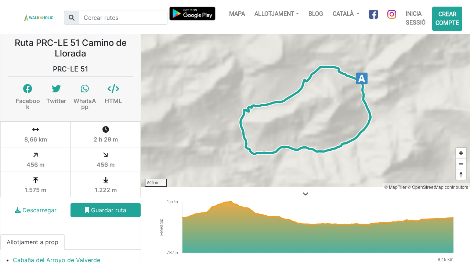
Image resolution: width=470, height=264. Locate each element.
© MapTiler (395, 187)
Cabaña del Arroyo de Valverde (56, 260)
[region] (305, 110)
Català (344, 13)
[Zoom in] (461, 153)
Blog (315, 13)
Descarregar (39, 210)
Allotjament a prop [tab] (32, 242)
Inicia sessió (416, 18)
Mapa (237, 13)
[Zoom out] (461, 163)
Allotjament (274, 13)
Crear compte (447, 18)
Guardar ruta (107, 210)
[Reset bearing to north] (461, 174)
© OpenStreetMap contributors (438, 187)
